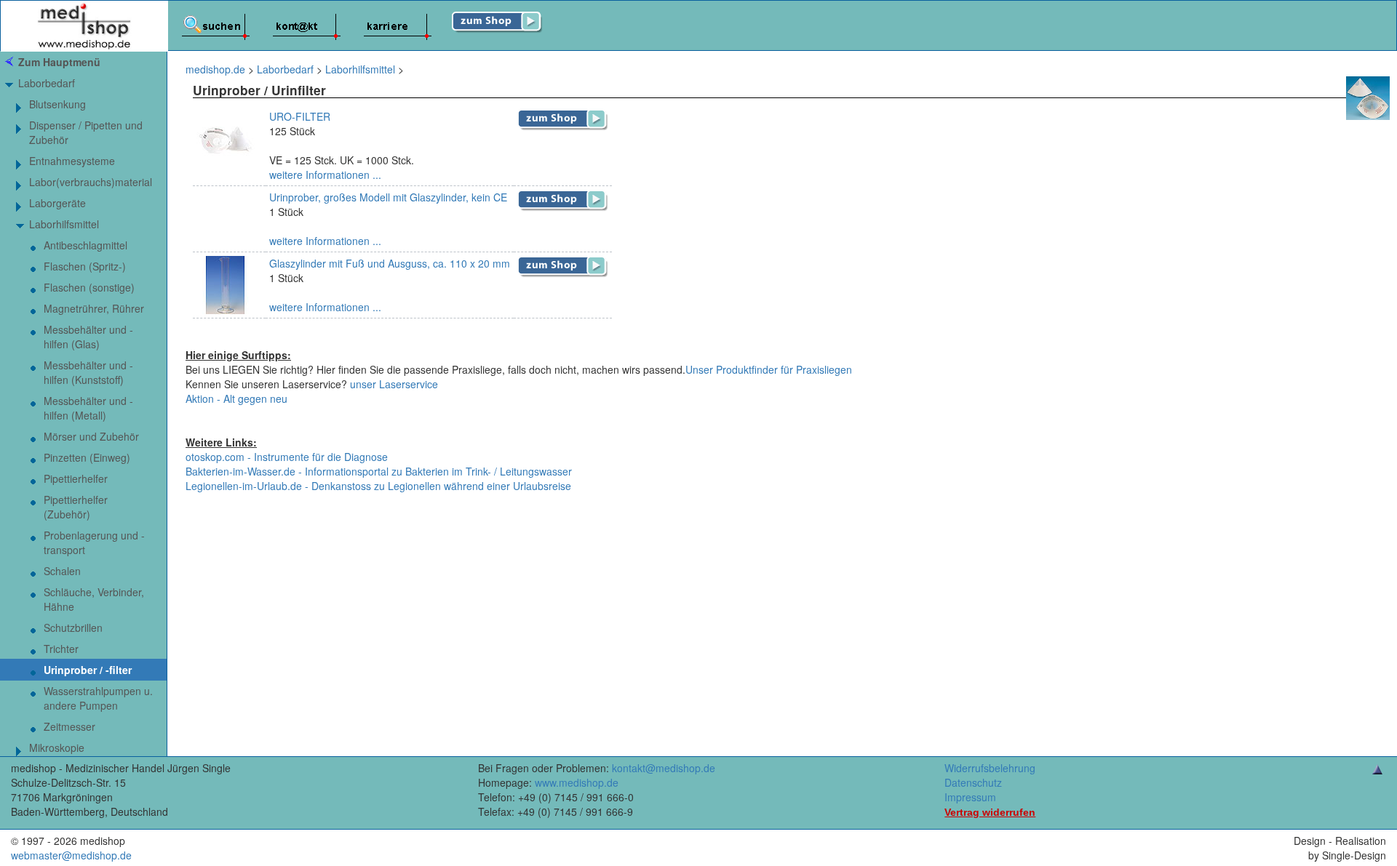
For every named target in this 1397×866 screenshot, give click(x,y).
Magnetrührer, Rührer (94, 308)
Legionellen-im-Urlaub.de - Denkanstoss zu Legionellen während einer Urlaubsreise (378, 485)
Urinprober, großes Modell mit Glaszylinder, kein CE (388, 197)
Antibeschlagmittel (85, 245)
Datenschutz (973, 782)
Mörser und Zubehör (91, 436)
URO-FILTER (299, 116)
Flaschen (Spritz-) (85, 266)
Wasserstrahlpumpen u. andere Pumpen (98, 698)
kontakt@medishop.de (663, 768)
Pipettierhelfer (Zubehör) (76, 506)
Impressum (970, 797)
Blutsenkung (57, 104)
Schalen (62, 571)
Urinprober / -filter (88, 669)
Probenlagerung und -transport (94, 542)
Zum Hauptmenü (59, 62)
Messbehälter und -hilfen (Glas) (88, 336)
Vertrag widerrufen (989, 812)
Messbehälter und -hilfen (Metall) (88, 407)
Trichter (61, 648)
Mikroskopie (56, 747)
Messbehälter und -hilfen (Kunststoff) (88, 372)
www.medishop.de (576, 782)
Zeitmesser (69, 726)
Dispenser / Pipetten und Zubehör (86, 132)
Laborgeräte (57, 203)
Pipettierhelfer (76, 478)
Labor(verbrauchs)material (90, 182)
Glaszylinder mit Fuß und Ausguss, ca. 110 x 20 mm (389, 263)
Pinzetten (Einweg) (87, 457)
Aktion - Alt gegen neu (236, 398)
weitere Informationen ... (325, 174)
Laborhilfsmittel (64, 224)
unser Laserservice (394, 384)
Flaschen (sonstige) (89, 287)
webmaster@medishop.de (71, 855)
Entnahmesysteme (72, 160)
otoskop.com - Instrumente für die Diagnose (287, 456)
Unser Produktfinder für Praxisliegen (768, 369)
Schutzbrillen (73, 627)
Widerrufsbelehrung (989, 768)
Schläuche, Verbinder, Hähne (94, 599)
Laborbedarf (46, 83)
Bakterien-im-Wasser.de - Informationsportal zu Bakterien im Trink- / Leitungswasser (379, 471)
